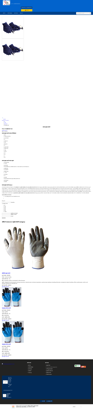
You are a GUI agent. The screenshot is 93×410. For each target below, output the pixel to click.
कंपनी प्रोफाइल (10, 13)
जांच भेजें (27, 10)
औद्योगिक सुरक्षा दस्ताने (6, 273)
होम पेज (4, 13)
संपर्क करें (21, 13)
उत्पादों (5, 122)
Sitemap (30, 372)
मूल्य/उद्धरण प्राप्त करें (4, 130)
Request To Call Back (5, 120)
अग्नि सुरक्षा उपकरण (49, 368)
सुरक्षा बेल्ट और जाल (49, 370)
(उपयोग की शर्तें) (35, 405)
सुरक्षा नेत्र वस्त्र (49, 374)
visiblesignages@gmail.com (8, 364)
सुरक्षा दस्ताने (5, 123)
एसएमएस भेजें (50, 401)
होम (4, 121)
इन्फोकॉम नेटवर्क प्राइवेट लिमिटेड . (21, 406)
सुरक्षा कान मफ (48, 372)
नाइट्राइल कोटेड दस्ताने (6, 308)
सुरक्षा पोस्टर (48, 365)
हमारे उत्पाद (16, 13)
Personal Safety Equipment (51, 367)
